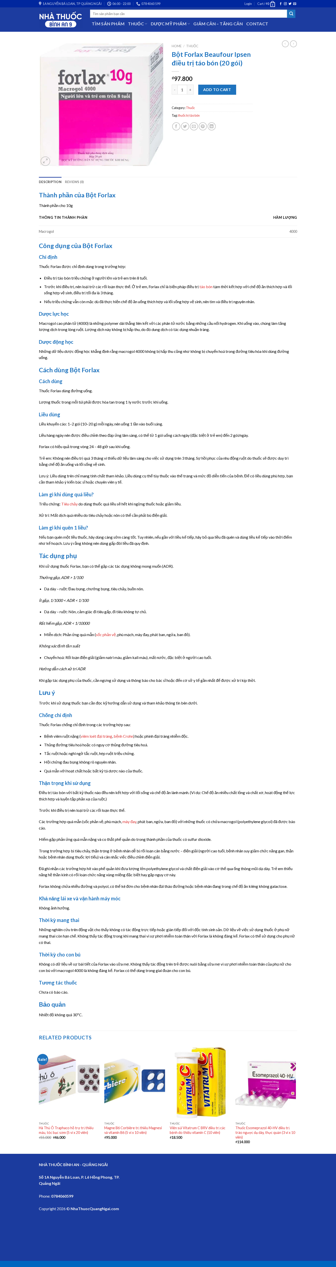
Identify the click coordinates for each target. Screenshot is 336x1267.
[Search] (291, 14)
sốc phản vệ (106, 634)
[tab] (50, 182)
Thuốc (192, 46)
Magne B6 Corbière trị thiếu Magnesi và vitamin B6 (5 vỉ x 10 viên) (133, 1130)
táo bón (206, 286)
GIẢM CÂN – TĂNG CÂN (218, 23)
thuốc (136, 23)
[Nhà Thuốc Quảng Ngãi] (61, 19)
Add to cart (217, 89)
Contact (257, 23)
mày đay (129, 821)
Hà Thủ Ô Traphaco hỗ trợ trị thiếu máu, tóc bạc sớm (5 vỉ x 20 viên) (66, 1130)
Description (50, 182)
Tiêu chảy (69, 503)
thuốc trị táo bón (189, 115)
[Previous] (39, 1099)
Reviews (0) (74, 182)
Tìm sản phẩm (108, 23)
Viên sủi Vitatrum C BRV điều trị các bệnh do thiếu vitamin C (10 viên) (197, 1130)
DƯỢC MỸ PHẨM (169, 23)
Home (177, 46)
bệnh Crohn (123, 736)
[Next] (295, 1099)
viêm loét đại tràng (96, 736)
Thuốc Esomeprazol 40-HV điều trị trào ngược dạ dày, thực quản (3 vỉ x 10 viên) (265, 1132)
